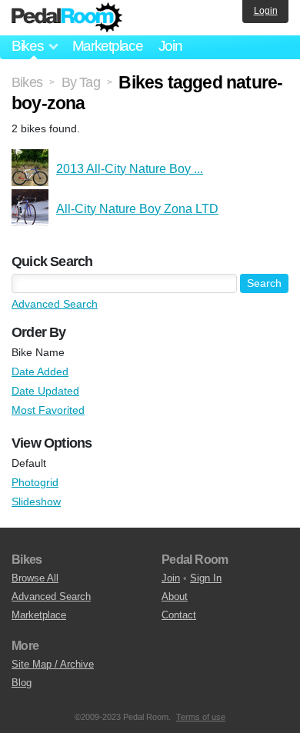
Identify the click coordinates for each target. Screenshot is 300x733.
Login (266, 10)
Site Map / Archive (53, 664)
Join (170, 46)
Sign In (206, 578)
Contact (179, 615)
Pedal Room (67, 17)
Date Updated (45, 391)
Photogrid (35, 482)
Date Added (40, 371)
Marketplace (107, 46)
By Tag (81, 82)
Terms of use (200, 716)
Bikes (27, 82)
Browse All (35, 578)
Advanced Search (55, 304)
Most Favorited (48, 410)
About (175, 596)
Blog (22, 682)
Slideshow (36, 501)
